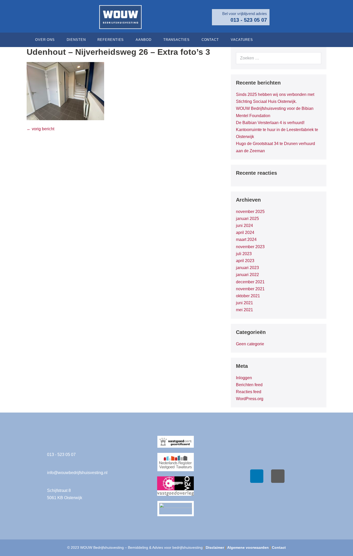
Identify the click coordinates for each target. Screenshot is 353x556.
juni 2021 (244, 303)
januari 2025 (247, 218)
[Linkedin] (257, 476)
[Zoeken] (314, 58)
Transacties (176, 40)
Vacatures (242, 40)
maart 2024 (246, 239)
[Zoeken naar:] (278, 58)
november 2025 (250, 211)
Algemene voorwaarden (248, 547)
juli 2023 (244, 254)
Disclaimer (215, 547)
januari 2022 (247, 274)
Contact (210, 40)
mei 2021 (244, 310)
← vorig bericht (40, 129)
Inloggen (244, 378)
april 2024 (245, 232)
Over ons (45, 40)
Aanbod (143, 40)
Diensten (76, 40)
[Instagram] (278, 476)
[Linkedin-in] (320, 40)
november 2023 (250, 247)
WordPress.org (249, 399)
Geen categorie (250, 344)
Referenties (110, 40)
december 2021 (250, 282)
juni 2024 (244, 225)
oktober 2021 (248, 296)
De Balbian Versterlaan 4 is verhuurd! (270, 122)
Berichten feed (249, 385)
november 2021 (250, 289)
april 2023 (245, 260)
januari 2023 (247, 267)
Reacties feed (248, 392)
